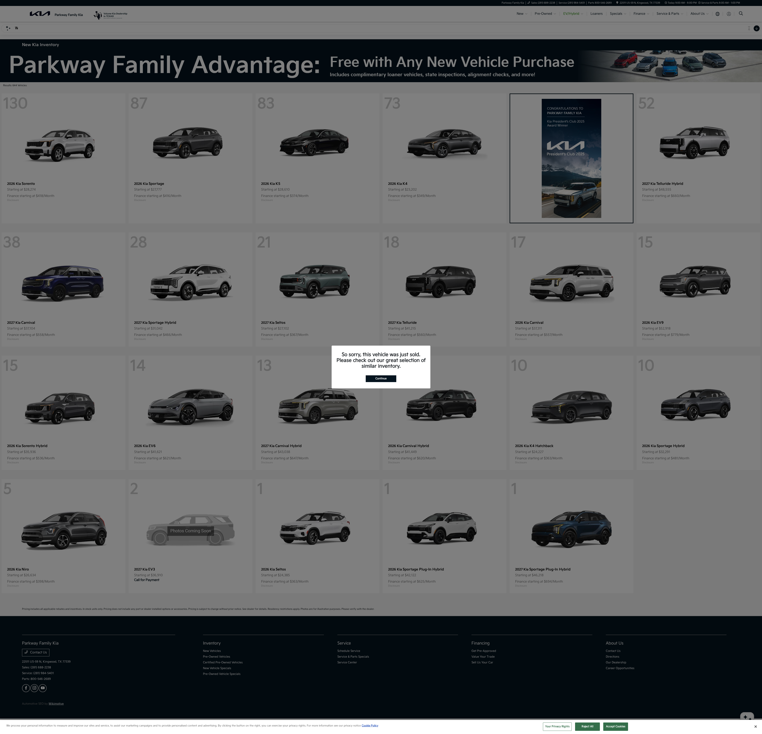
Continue (381, 378)
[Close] (755, 726)
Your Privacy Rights (557, 726)
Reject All (587, 726)
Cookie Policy (370, 725)
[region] (381, 727)
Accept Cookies (615, 726)
